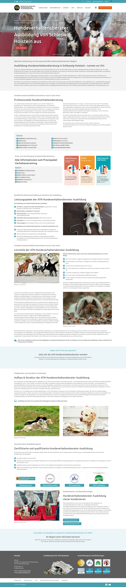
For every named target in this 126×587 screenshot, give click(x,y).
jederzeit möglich (60, 138)
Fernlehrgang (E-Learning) (27, 143)
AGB (36, 580)
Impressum (17, 580)
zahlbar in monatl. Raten (27, 147)
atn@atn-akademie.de (24, 572)
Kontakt (88, 1)
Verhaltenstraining (26, 170)
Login (106, 1)
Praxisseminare (24, 179)
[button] (83, 1)
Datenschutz (28, 580)
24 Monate (60, 140)
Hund (22, 140)
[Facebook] (14, 1)
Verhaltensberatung (27, 138)
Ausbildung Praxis (23, 177)
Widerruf (65, 580)
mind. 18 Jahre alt (27, 145)
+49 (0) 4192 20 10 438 (25, 1)
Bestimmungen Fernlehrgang (49, 580)
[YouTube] (17, 1)
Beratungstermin (98, 1)
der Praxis (22, 182)
